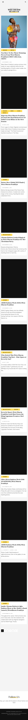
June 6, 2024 (6, 124)
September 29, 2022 (8, 613)
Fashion (5, 50)
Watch (12, 50)
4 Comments (5, 550)
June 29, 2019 (6, 421)
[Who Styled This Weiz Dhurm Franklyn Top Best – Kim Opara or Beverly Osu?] (14, 337)
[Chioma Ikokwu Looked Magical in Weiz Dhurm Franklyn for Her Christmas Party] (14, 217)
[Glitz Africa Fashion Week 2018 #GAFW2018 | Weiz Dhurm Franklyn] (14, 455)
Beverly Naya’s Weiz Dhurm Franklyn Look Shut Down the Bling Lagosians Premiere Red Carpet (12, 415)
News (12, 110)
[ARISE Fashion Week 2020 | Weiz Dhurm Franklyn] (14, 278)
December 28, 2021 (7, 244)
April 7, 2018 (14, 550)
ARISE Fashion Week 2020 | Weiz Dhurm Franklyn (13, 304)
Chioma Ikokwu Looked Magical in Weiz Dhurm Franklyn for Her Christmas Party (13, 239)
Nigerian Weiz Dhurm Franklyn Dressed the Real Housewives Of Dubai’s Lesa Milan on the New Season (13, 118)
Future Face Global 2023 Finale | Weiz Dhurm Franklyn (13, 183)
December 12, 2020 (7, 308)
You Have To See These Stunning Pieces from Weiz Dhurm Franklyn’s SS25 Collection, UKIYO (13, 56)
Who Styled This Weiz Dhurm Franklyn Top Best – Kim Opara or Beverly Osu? (13, 357)
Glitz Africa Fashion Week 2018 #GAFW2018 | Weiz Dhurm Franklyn (12, 481)
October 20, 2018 (7, 486)
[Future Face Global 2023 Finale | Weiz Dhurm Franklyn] (14, 158)
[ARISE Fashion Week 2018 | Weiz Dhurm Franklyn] (14, 520)
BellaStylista (6, 234)
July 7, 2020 (6, 362)
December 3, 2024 (7, 62)
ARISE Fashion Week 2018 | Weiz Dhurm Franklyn (13, 546)
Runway (5, 179)
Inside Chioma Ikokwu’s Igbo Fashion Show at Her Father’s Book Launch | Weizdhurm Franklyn (14, 608)
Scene (18, 110)
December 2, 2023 (7, 187)
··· (10, 630)
